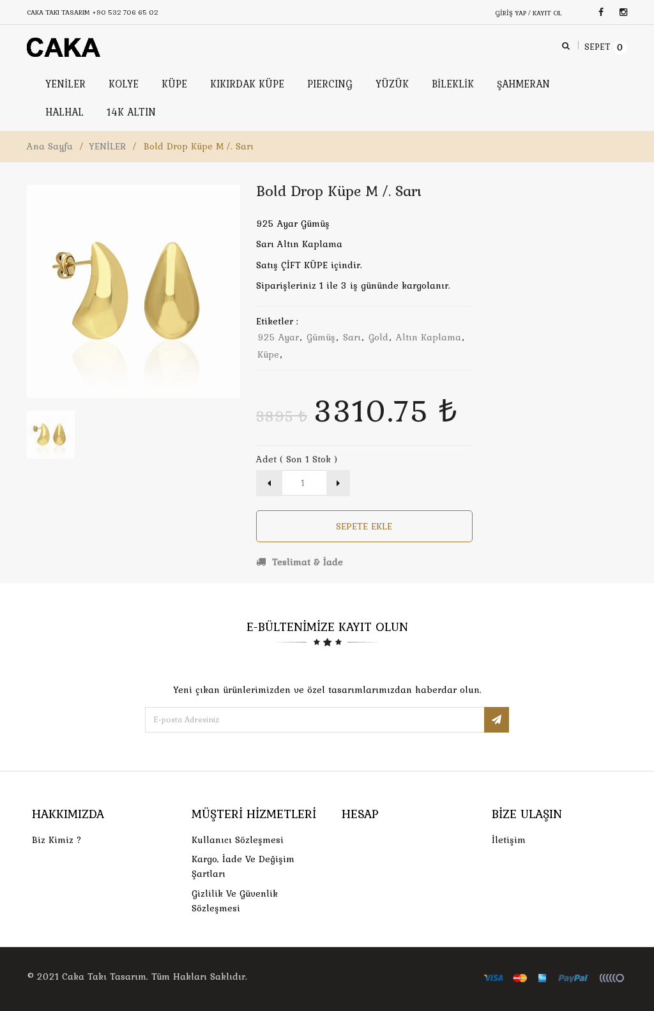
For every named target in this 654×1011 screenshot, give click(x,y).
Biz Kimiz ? (57, 840)
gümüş (321, 337)
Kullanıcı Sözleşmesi (238, 840)
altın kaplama (428, 337)
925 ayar (278, 337)
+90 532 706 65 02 (125, 12)
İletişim (509, 840)
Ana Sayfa (50, 146)
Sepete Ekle (364, 526)
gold (378, 337)
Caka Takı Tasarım (104, 976)
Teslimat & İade (306, 562)
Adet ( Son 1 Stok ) (296, 459)
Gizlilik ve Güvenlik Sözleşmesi (235, 900)
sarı (352, 337)
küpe (268, 354)
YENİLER (107, 146)
